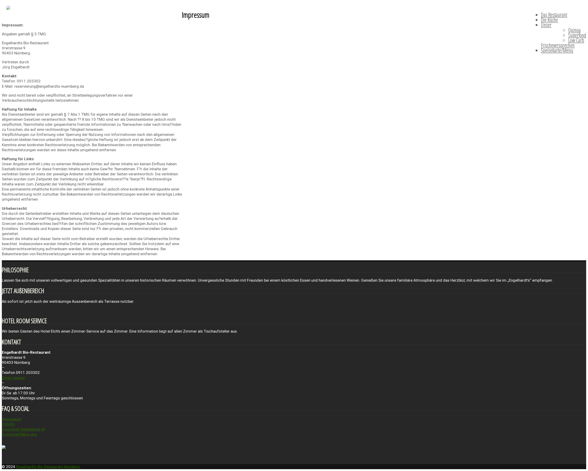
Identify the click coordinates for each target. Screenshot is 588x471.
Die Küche (549, 19)
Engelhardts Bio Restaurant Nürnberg (48, 466)
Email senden (13, 378)
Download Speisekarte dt (23, 429)
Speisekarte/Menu (557, 50)
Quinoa (574, 30)
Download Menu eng (19, 434)
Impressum (12, 419)
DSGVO (8, 424)
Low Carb (576, 40)
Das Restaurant (554, 14)
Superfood (577, 35)
